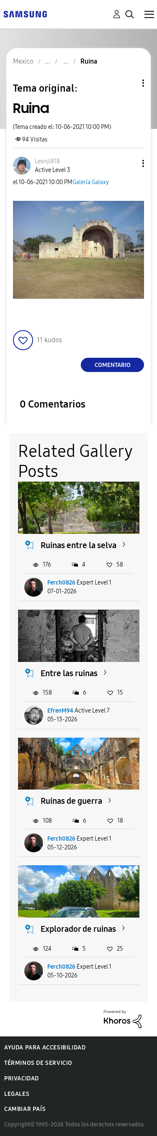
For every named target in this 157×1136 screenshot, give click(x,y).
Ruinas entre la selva (78, 545)
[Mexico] (25, 14)
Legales (16, 1094)
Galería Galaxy (90, 182)
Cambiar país (25, 1109)
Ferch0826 (61, 582)
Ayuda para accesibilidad (44, 1047)
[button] (129, 163)
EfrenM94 (60, 710)
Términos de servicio (38, 1063)
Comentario (113, 365)
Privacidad (21, 1078)
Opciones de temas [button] (129, 83)
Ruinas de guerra (71, 801)
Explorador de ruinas (78, 929)
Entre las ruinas (69, 673)
